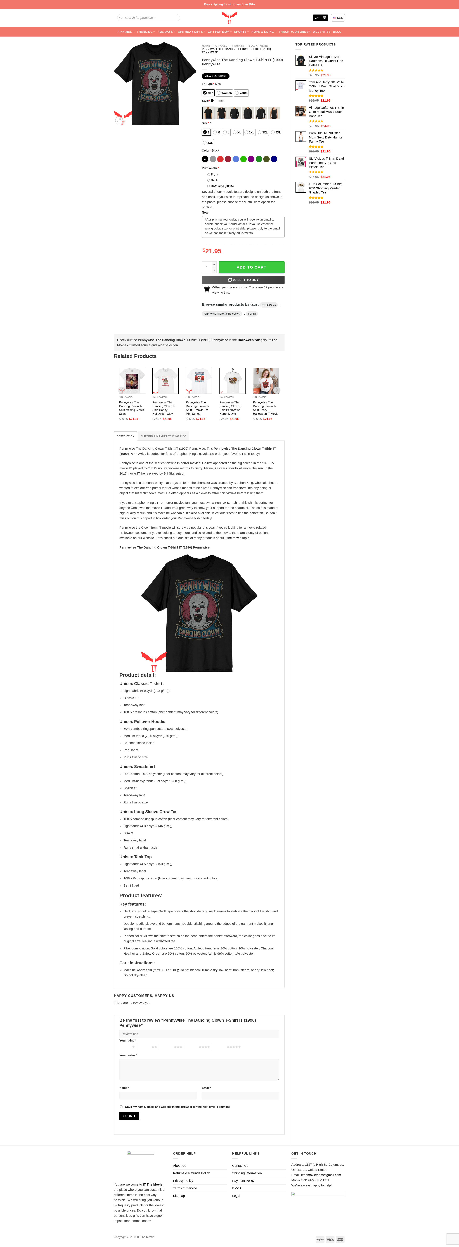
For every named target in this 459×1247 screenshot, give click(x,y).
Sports (240, 31)
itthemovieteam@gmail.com (321, 1175)
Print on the (210, 168)
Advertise (321, 31)
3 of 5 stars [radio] (166, 1046)
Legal (236, 1196)
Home (206, 45)
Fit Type (208, 83)
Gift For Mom (218, 31)
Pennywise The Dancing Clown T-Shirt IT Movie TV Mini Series (197, 408)
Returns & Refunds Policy (191, 1173)
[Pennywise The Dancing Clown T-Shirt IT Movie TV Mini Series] (199, 381)
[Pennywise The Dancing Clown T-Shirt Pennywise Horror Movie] (232, 381)
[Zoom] (119, 120)
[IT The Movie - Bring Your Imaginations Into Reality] (229, 18)
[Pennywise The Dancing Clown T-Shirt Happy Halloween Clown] (165, 381)
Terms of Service (185, 1188)
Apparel (124, 31)
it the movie (269, 305)
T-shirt (252, 314)
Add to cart (251, 267)
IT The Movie (152, 1184)
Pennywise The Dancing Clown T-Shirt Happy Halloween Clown (163, 408)
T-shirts (238, 45)
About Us (179, 1165)
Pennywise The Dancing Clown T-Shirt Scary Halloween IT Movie (265, 408)
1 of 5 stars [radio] (125, 1046)
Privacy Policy (183, 1181)
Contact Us (240, 1165)
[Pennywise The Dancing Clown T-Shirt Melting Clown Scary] (132, 381)
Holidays (165, 31)
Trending (145, 31)
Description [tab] (125, 436)
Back (214, 180)
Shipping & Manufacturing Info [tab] (163, 436)
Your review (128, 1055)
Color (206, 150)
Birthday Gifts (190, 31)
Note (205, 212)
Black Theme (258, 45)
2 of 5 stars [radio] (144, 1046)
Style (207, 100)
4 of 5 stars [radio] (191, 1046)
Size (205, 123)
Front (214, 174)
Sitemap (179, 1196)
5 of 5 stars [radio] (219, 1046)
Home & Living (262, 31)
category (252, 340)
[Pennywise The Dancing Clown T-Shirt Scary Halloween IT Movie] (266, 381)
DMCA (237, 1188)
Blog (337, 31)
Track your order (295, 31)
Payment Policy (243, 1181)
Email (206, 1087)
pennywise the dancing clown (222, 314)
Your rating (127, 1040)
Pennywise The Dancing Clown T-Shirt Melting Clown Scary (131, 408)
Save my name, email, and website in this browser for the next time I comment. (177, 1106)
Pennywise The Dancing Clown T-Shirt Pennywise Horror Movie (230, 408)
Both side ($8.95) (222, 186)
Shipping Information (247, 1173)
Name (124, 1087)
